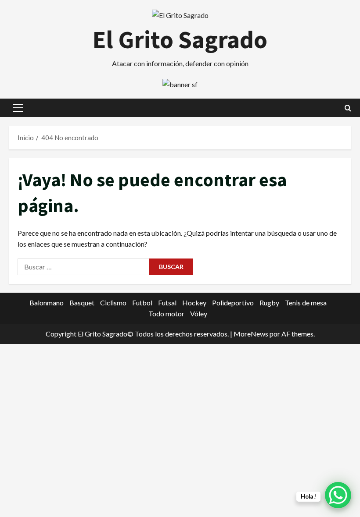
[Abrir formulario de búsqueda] (348, 108)
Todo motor (166, 313)
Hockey (194, 302)
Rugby (269, 302)
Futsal (167, 302)
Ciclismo (113, 302)
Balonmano (46, 302)
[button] (18, 108)
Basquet (81, 302)
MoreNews (251, 333)
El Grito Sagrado (180, 39)
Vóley (198, 313)
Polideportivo (233, 302)
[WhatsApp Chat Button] (338, 495)
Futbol (142, 302)
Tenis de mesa (306, 302)
